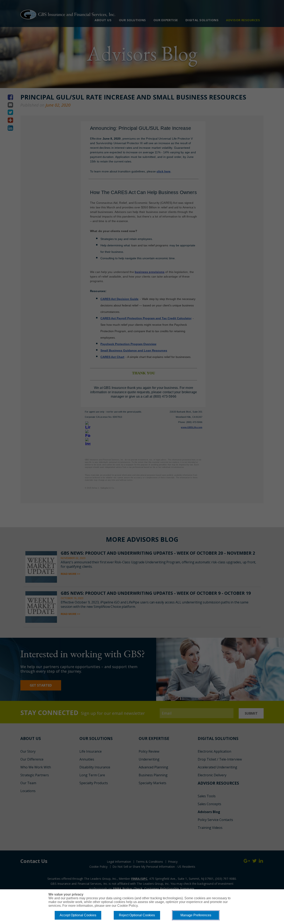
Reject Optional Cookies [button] (137, 915)
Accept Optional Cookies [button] (78, 915)
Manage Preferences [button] (195, 915)
